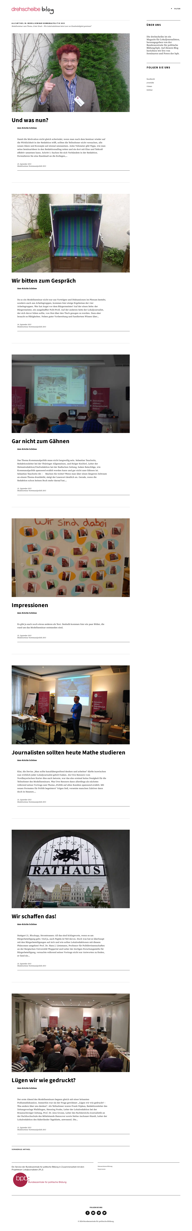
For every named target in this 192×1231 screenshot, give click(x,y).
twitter (150, 90)
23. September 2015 (24, 488)
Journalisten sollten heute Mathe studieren (68, 752)
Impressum (102, 1169)
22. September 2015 (24, 964)
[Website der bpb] (40, 1188)
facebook (151, 79)
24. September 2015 (24, 324)
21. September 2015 (24, 1127)
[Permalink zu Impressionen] (71, 596)
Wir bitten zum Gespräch (44, 281)
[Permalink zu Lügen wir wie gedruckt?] (71, 1071)
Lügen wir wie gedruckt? (44, 1080)
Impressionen (30, 605)
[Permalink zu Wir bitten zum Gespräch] (71, 271)
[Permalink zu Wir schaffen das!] (71, 907)
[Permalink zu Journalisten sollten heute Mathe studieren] (71, 743)
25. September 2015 (24, 164)
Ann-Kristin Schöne (27, 128)
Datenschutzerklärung (105, 1166)
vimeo (149, 86)
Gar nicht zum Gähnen (40, 441)
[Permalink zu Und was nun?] (71, 111)
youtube (150, 82)
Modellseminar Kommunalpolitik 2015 (31, 166)
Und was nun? (30, 120)
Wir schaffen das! (34, 916)
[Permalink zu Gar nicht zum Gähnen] (71, 432)
